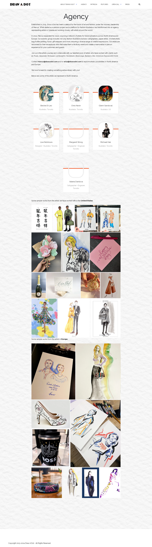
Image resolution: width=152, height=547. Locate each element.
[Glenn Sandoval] (106, 93)
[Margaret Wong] (76, 130)
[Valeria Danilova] (76, 169)
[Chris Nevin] (76, 93)
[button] (41, 218)
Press (127, 4)
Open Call (115, 4)
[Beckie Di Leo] (46, 93)
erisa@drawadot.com (72, 62)
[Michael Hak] (106, 130)
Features (104, 4)
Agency (84, 4)
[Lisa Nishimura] (46, 130)
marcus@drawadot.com (47, 62)
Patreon (93, 4)
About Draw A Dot (67, 4)
